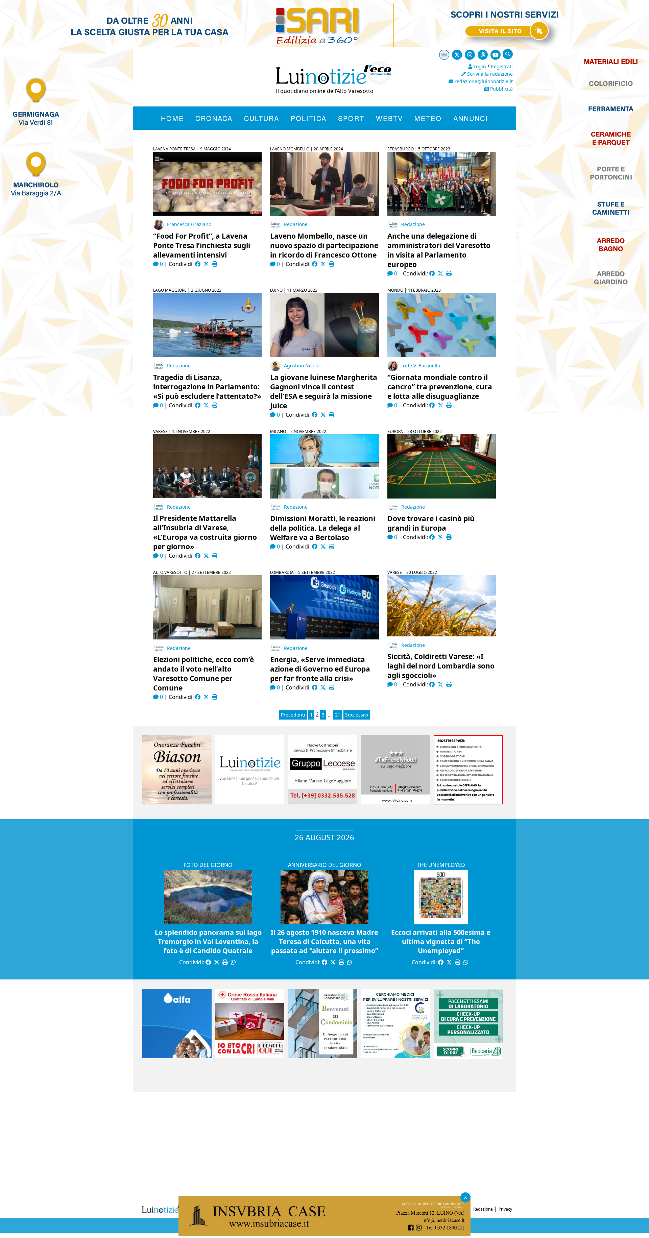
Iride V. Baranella (420, 365)
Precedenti (293, 714)
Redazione (296, 224)
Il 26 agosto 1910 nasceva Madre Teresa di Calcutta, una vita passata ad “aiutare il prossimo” (324, 941)
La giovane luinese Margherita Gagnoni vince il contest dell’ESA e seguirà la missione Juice (323, 391)
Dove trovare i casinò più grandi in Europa (431, 523)
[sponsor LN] (250, 802)
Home (172, 118)
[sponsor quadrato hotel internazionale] (395, 802)
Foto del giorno (208, 865)
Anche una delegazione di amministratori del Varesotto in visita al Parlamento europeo (438, 250)
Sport (351, 118)
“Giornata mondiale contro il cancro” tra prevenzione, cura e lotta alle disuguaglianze (439, 386)
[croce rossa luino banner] (250, 1056)
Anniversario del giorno (324, 865)
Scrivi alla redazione (489, 74)
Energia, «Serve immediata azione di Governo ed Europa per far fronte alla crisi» (320, 669)
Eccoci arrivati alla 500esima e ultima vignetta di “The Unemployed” (440, 941)
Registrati (502, 66)
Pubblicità (501, 89)
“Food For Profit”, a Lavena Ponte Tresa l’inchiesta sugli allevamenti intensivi (201, 245)
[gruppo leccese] (322, 802)
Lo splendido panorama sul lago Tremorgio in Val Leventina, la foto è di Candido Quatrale (208, 941)
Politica (309, 118)
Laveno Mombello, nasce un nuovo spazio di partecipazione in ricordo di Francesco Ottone (324, 245)
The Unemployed (441, 865)
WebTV (389, 118)
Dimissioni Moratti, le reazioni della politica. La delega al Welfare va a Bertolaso (322, 528)
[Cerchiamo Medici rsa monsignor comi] (395, 1056)
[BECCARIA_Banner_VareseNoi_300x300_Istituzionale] (468, 1056)
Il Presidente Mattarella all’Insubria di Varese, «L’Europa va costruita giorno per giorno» (205, 532)
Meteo (428, 118)
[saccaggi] (468, 802)
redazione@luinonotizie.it (483, 81)
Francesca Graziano (189, 224)
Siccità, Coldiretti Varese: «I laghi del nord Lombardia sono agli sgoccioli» (441, 666)
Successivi (356, 714)
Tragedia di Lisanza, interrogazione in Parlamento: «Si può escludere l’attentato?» (207, 386)
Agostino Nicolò (301, 365)
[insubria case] (324, 1234)
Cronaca (214, 118)
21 (337, 714)
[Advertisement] (324, 1145)
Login (479, 66)
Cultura (261, 118)
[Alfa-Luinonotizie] (177, 1056)
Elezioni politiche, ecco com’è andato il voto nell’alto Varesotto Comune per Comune (203, 674)
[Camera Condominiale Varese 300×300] (322, 1056)
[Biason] (177, 802)
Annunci (470, 118)
